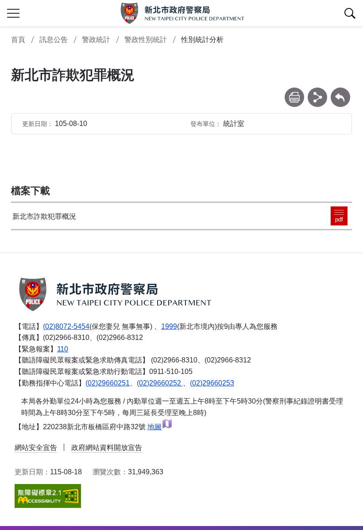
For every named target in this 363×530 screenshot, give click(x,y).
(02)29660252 (160, 383)
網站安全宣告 (36, 447)
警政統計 (96, 39)
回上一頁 (340, 91)
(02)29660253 (212, 383)
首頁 (18, 39)
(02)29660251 (107, 383)
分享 (317, 91)
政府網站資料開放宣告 (106, 447)
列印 (294, 91)
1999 (169, 326)
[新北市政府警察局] (181, 13)
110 (62, 349)
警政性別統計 (145, 39)
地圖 (154, 427)
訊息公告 (53, 39)
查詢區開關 (349, 13)
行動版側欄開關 (13, 13)
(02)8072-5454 (66, 326)
